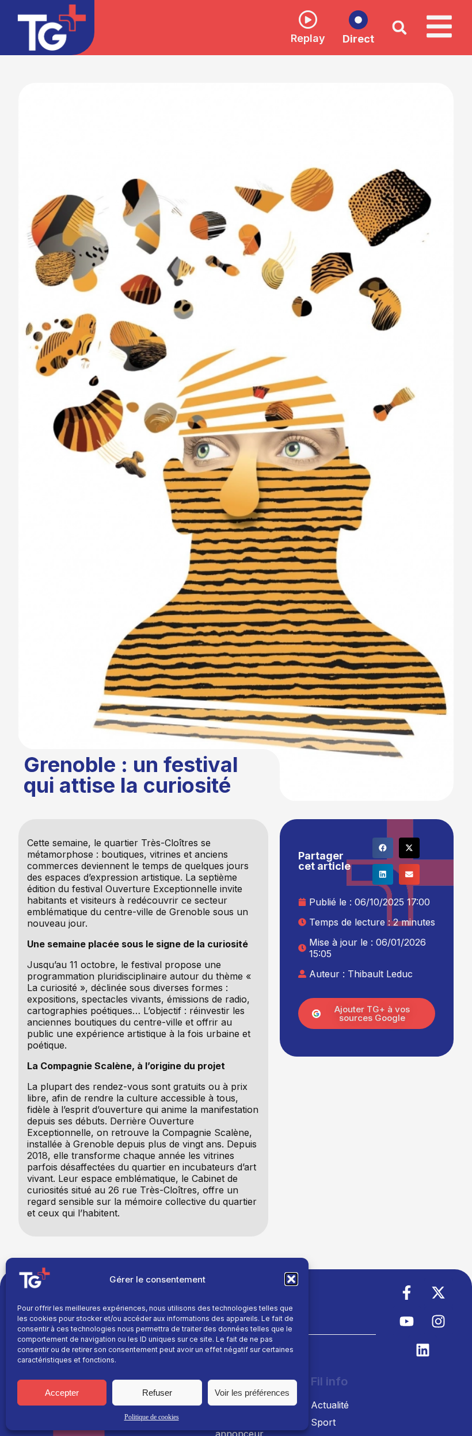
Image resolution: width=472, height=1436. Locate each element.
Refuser (157, 1392)
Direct (358, 39)
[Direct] (358, 19)
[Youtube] (407, 1321)
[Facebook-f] (407, 1292)
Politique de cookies (151, 1417)
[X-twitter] (438, 1292)
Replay (308, 38)
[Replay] (308, 19)
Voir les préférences (252, 1392)
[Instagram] (438, 1321)
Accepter (62, 1392)
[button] (291, 1279)
